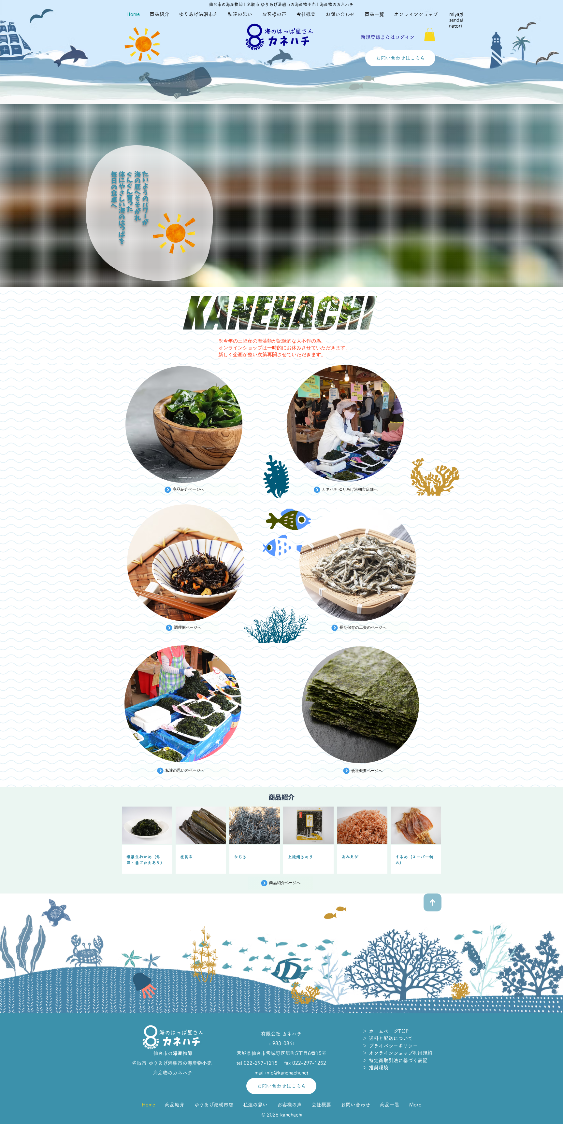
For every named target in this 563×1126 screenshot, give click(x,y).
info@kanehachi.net (286, 1072)
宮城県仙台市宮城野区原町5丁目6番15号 (281, 1053)
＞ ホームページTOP (385, 1031)
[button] (429, 34)
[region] (184, 425)
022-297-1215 (260, 1063)
